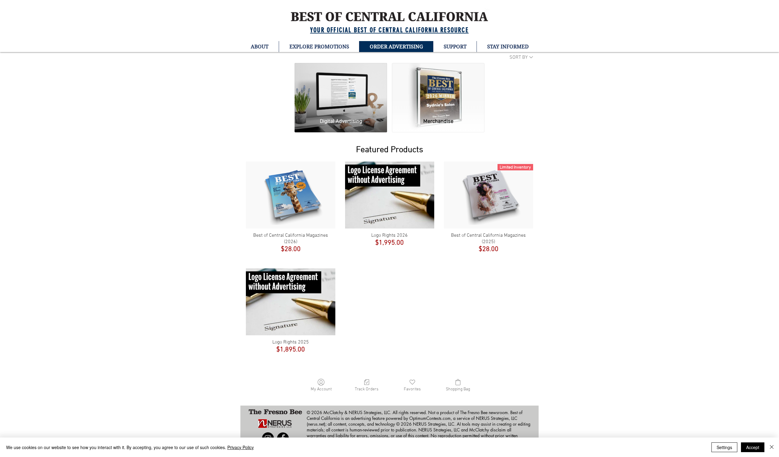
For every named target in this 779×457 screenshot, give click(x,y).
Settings (724, 447)
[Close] (771, 447)
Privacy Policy (240, 447)
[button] (259, 46)
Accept (752, 447)
